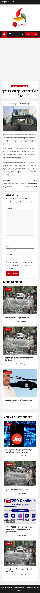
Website (9, 254)
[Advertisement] (20, 59)
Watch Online (32, 34)
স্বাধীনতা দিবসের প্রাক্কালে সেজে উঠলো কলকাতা (29, 183)
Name (8, 238)
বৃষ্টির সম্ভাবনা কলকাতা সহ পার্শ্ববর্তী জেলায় (10, 183)
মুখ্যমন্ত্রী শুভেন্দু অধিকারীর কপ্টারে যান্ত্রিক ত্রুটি (18, 400)
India (8, 424)
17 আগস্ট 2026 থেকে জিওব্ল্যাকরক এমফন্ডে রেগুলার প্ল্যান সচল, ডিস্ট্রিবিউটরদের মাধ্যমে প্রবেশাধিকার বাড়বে (19, 529)
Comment (10, 208)
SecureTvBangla (11, 104)
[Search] (23, 34)
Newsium (30, 587)
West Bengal (23, 86)
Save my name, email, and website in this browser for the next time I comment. (20, 265)
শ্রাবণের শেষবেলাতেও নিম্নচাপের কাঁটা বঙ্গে (17, 318)
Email (8, 246)
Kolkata (14, 86)
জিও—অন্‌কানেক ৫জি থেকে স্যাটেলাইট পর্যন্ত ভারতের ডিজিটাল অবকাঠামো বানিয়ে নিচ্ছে (19, 451)
